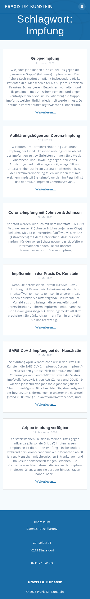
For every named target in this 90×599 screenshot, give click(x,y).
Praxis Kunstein (29, 6)
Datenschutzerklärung (42, 529)
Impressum (42, 522)
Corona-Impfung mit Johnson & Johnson (45, 212)
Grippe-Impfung (45, 58)
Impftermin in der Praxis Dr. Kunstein (45, 273)
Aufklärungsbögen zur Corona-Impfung (45, 135)
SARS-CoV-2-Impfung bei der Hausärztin (45, 350)
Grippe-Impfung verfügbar (45, 427)
